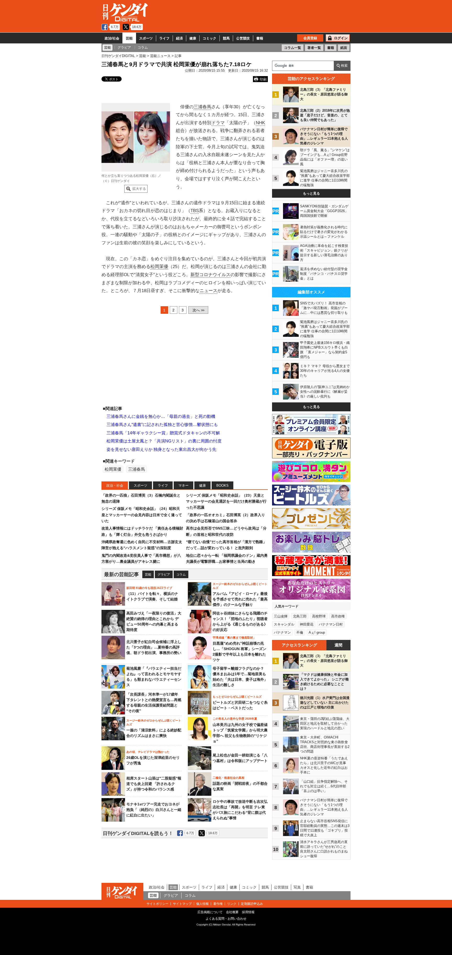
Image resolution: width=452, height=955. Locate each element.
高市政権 (338, 616)
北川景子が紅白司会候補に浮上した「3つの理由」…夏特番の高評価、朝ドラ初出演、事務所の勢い (153, 647)
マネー (183, 485)
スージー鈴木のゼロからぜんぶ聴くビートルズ (240, 585)
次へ (198, 310)
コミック (209, 38)
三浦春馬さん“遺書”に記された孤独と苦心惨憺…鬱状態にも (162, 424)
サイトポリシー (157, 903)
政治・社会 (114, 485)
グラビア (163, 574)
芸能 (129, 38)
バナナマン (282, 632)
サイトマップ (182, 903)
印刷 (263, 79)
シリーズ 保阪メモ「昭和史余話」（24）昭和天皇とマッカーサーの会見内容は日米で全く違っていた (141, 515)
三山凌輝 (280, 616)
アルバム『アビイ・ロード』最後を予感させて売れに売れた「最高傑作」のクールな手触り (240, 599)
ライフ (164, 38)
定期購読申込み (252, 903)
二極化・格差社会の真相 (228, 777)
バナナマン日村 (331, 624)
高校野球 (319, 616)
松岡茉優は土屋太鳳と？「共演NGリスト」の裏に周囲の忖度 (164, 441)
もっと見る (311, 193)
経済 (179, 38)
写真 (297, 887)
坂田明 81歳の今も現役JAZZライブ (149, 587)
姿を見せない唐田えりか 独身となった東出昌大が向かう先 (161, 449)
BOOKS (222, 485)
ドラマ (218, 122)
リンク (231, 903)
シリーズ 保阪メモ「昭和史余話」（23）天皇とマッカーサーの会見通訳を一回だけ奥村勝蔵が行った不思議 (226, 501)
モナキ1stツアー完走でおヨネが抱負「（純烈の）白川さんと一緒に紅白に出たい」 (153, 809)
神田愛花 (306, 624)
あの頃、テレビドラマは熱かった (148, 751)
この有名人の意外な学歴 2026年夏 (235, 718)
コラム (181, 574)
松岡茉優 (159, 266)
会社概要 (232, 912)
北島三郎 (300, 616)
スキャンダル (284, 624)
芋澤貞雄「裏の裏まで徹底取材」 (234, 637)
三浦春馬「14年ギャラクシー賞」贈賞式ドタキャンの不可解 (163, 433)
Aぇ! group (317, 632)
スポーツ (146, 38)
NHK (260, 122)
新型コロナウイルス (210, 274)
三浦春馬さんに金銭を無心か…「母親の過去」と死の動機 (160, 416)
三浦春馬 (202, 106)
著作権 (218, 903)
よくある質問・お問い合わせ (226, 918)
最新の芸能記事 (121, 574)
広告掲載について (210, 912)
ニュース (208, 290)
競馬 (226, 38)
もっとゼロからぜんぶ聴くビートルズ (237, 696)
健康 (192, 38)
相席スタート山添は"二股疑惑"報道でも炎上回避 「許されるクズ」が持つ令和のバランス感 (153, 783)
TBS (194, 210)
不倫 (299, 632)
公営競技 (243, 38)
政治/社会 (112, 38)
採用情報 (248, 912)
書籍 (259, 38)
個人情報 (202, 903)
